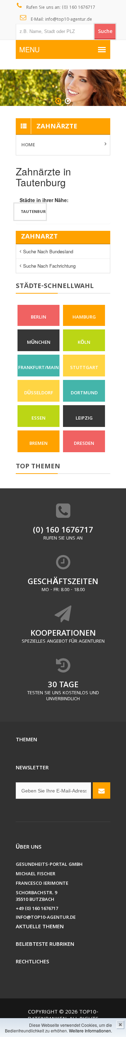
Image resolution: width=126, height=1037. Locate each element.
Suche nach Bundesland (48, 251)
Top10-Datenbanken (63, 1016)
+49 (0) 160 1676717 (37, 909)
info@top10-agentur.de (46, 918)
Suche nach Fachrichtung (49, 265)
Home (28, 145)
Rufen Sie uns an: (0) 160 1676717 (60, 8)
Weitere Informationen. (90, 1030)
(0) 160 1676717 (63, 531)
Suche (105, 32)
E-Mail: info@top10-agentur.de (60, 20)
